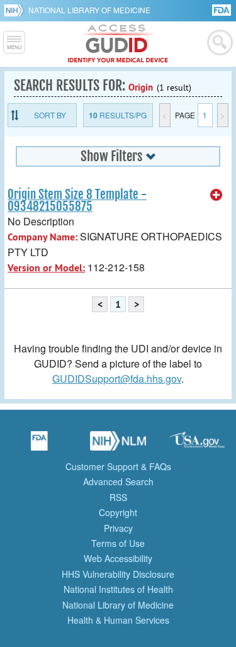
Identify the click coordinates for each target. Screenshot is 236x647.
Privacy (118, 528)
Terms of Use (118, 543)
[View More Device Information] (216, 195)
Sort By (50, 115)
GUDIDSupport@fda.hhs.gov (116, 378)
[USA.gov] (197, 445)
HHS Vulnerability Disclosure (118, 574)
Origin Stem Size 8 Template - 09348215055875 (77, 200)
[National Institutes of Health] (16, 10)
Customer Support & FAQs (118, 466)
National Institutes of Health (118, 589)
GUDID (118, 44)
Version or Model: (46, 267)
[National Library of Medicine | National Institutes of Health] (118, 445)
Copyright (118, 512)
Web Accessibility (118, 558)
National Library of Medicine (89, 9)
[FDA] (222, 9)
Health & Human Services (118, 620)
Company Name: (42, 237)
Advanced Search (118, 481)
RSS (118, 497)
